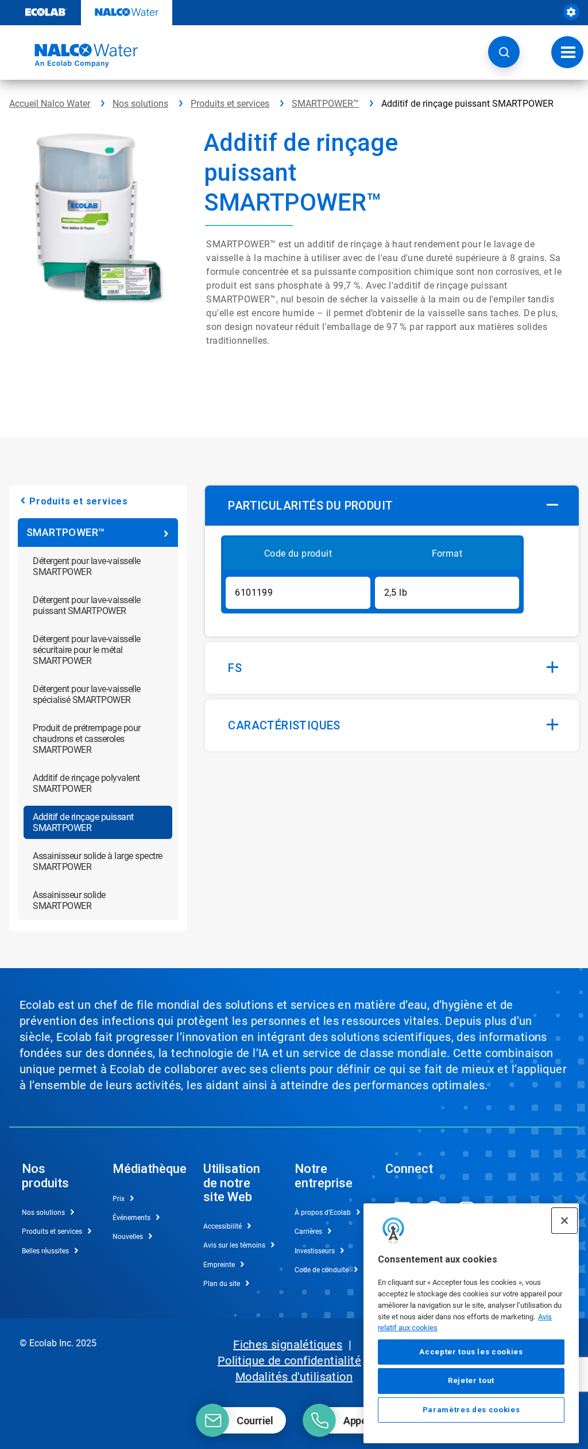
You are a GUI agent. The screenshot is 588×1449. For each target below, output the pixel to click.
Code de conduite (322, 1270)
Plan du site (221, 1284)
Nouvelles (128, 1237)
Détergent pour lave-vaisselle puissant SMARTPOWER (87, 605)
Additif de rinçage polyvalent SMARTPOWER (86, 783)
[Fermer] (564, 1220)
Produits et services (230, 103)
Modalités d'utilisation (294, 1377)
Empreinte (219, 1265)
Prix (119, 1199)
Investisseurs (315, 1251)
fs (235, 668)
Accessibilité (222, 1226)
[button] (504, 52)
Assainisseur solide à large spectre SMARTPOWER (98, 861)
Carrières (308, 1231)
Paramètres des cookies (471, 1409)
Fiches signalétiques (287, 1344)
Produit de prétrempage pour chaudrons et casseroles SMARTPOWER (87, 738)
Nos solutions (140, 103)
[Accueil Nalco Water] (73, 55)
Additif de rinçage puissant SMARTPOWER (83, 822)
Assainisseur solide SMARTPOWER (69, 900)
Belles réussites (45, 1251)
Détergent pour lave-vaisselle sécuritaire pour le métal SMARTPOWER (87, 650)
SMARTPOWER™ (325, 103)
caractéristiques (284, 725)
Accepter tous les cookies (471, 1351)
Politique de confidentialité (289, 1361)
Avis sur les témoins (234, 1245)
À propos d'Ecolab (323, 1213)
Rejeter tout (471, 1380)
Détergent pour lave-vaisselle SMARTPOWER (87, 566)
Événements (131, 1218)
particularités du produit (310, 505)
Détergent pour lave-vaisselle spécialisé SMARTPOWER (87, 694)
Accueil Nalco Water (49, 103)
